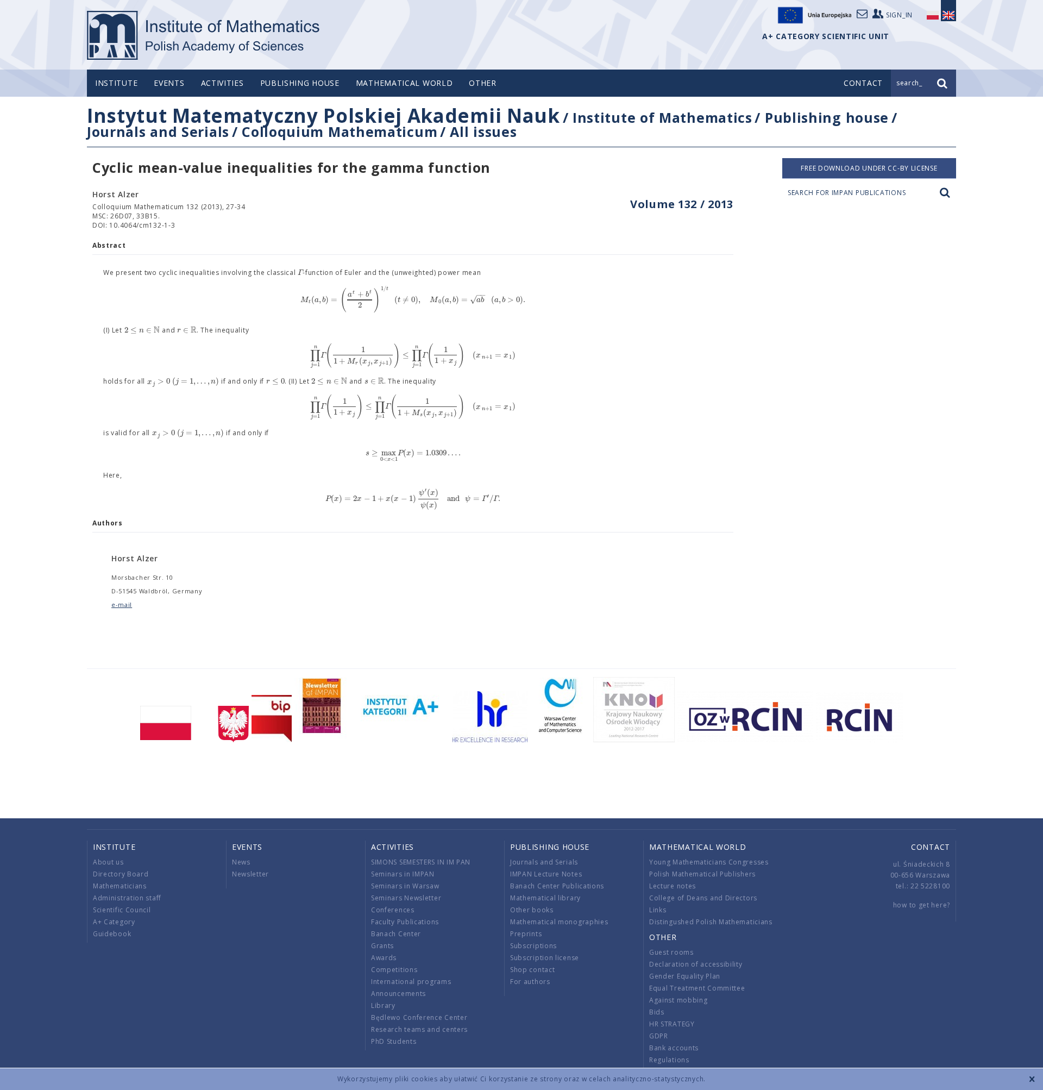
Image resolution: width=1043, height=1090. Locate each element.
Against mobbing (678, 1000)
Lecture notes (672, 886)
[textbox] (300, 273)
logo (204, 35)
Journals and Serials (158, 131)
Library (383, 1005)
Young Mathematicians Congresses (709, 862)
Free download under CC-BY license (869, 168)
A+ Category (114, 921)
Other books (532, 909)
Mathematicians (120, 886)
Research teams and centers (419, 1029)
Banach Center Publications (557, 886)
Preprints (526, 933)
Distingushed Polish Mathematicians (710, 921)
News (241, 862)
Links (658, 909)
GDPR (658, 1036)
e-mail (121, 604)
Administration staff (127, 898)
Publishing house (300, 83)
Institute (116, 83)
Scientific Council (122, 909)
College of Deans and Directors (703, 898)
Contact (930, 847)
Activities (222, 83)
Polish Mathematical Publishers (702, 874)
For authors (530, 981)
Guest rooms (671, 952)
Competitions (394, 969)
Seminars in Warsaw (405, 886)
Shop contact (532, 969)
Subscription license (544, 957)
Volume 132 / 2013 (681, 204)
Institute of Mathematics (662, 117)
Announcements (398, 993)
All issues (483, 131)
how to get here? (921, 905)
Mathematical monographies (559, 921)
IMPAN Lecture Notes (546, 874)
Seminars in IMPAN (403, 874)
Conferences (392, 909)
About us (108, 862)
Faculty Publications (405, 921)
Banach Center (396, 933)
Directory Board (121, 874)
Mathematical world (404, 83)
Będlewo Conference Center (419, 1017)
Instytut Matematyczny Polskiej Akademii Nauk (323, 115)
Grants (382, 945)
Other (483, 83)
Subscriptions (533, 945)
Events (169, 83)
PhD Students (393, 1041)
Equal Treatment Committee (697, 988)
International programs (411, 981)
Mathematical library (545, 898)
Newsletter (250, 874)
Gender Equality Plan (684, 976)
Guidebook (112, 933)
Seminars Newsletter (406, 898)
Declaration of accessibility (696, 964)
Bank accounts (674, 1048)
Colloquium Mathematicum (339, 131)
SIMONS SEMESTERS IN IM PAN (420, 862)
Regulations (669, 1059)
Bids (656, 1012)
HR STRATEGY (672, 1024)
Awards (384, 957)
